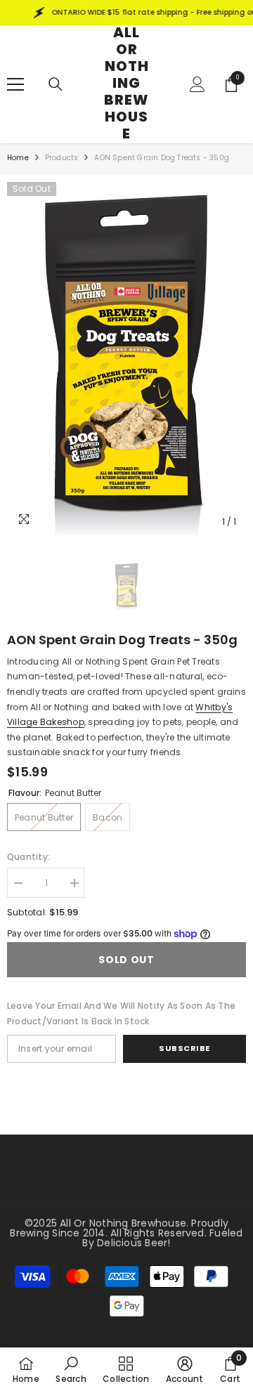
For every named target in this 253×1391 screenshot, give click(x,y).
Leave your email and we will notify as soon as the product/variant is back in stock (121, 1013)
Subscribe (184, 1048)
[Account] (197, 84)
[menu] (15, 84)
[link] (70, 1369)
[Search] (55, 84)
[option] (126, 358)
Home (18, 157)
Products (62, 157)
